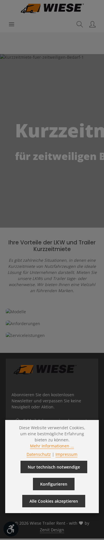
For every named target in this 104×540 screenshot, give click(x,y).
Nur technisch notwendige (54, 467)
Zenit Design (52, 529)
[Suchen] (80, 24)
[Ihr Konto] (92, 24)
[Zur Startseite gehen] (52, 8)
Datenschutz (39, 454)
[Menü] (11, 24)
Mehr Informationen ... (52, 446)
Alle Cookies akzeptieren (53, 501)
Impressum (66, 454)
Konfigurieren (53, 484)
